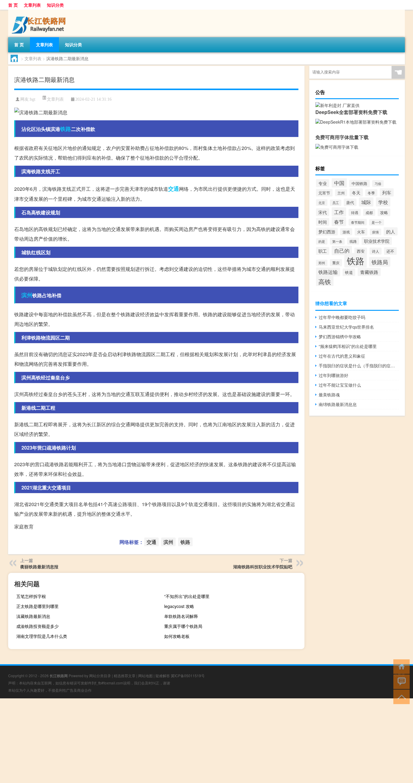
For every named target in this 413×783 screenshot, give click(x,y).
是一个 (377, 222)
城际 (366, 202)
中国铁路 (359, 183)
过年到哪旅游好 (333, 375)
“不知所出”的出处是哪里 (187, 596)
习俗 (378, 183)
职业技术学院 (376, 241)
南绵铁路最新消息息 (338, 404)
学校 (383, 202)
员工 (335, 202)
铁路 (65, 129)
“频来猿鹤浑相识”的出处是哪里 (348, 346)
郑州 (321, 263)
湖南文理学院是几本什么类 (41, 636)
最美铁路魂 (329, 394)
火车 (361, 232)
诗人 (375, 251)
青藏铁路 (369, 272)
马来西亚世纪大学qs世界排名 (346, 327)
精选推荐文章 (124, 675)
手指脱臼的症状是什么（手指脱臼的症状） (359, 365)
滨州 (26, 295)
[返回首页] (400, 666)
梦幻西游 (326, 232)
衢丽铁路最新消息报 (39, 567)
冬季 (371, 192)
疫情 (375, 231)
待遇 (354, 212)
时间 (322, 222)
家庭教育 (24, 526)
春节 (339, 221)
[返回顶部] (400, 696)
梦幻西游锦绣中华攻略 (340, 336)
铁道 (349, 272)
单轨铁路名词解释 (181, 616)
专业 (322, 183)
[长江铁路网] (40, 12)
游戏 (346, 231)
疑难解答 (162, 675)
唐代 (350, 202)
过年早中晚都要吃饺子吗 (342, 317)
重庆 (336, 262)
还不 (390, 251)
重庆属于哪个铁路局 (183, 626)
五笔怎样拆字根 (31, 596)
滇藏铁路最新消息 (33, 616)
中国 (339, 183)
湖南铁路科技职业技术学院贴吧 (262, 567)
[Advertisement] (181, 740)
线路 (353, 241)
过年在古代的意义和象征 (342, 356)
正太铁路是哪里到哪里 (37, 606)
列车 (386, 192)
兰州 (341, 192)
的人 (390, 231)
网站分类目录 (100, 675)
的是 (321, 241)
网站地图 (145, 675)
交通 (173, 189)
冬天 (356, 192)
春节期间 (357, 222)
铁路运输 (328, 271)
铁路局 (380, 262)
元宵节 (324, 193)
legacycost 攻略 (179, 606)
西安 (361, 251)
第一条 (337, 241)
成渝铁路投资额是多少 (37, 626)
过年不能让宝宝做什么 (340, 385)
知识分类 (55, 5)
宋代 (322, 212)
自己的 (342, 250)
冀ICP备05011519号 (188, 675)
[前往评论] (400, 681)
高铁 (324, 281)
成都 (369, 212)
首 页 (13, 5)
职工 (322, 251)
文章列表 (32, 5)
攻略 (384, 212)
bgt (32, 99)
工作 (339, 212)
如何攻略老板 (177, 636)
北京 (321, 202)
